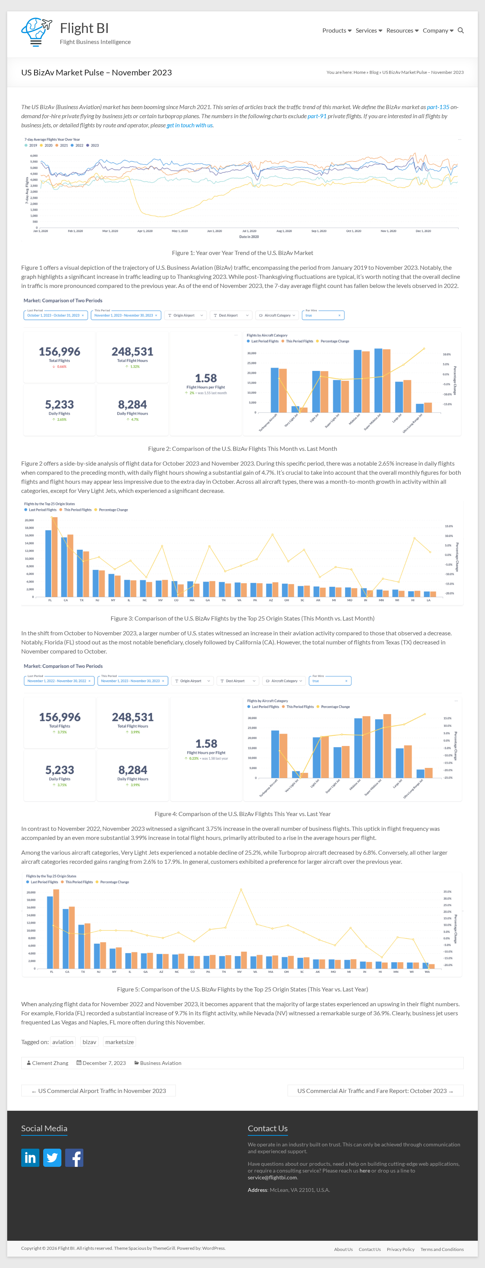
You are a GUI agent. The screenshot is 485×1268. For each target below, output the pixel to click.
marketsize (119, 1041)
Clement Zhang (50, 1063)
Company (435, 30)
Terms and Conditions (442, 1249)
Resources (399, 30)
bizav (89, 1041)
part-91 (317, 115)
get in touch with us (190, 124)
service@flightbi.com (272, 1177)
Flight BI (84, 27)
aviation (63, 1041)
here (365, 1170)
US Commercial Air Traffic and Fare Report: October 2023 (375, 1090)
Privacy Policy (401, 1249)
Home (360, 72)
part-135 (438, 106)
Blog (374, 72)
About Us (343, 1249)
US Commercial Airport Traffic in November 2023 (98, 1090)
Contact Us (370, 1249)
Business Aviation (160, 1063)
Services (366, 30)
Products (334, 30)
